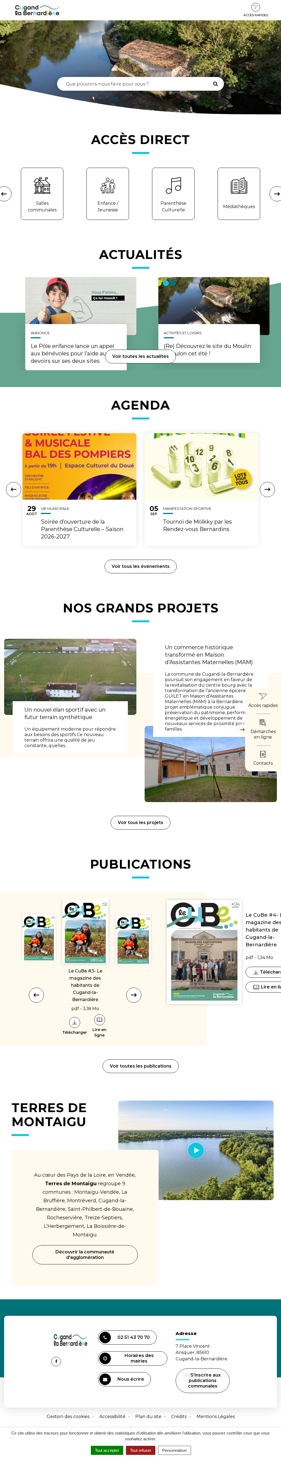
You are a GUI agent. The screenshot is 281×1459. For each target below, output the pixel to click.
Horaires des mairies (139, 1358)
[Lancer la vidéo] (196, 1150)
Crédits (179, 1416)
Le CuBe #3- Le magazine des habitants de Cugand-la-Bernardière (85, 985)
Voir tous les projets (140, 822)
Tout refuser (140, 1450)
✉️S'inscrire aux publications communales (203, 1380)
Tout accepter (107, 1450)
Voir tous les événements (141, 566)
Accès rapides (255, 15)
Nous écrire (131, 1381)
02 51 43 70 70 (133, 1337)
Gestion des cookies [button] (68, 1416)
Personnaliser (174, 1450)
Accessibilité (112, 1416)
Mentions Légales (215, 1416)
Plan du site (148, 1416)
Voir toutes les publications (141, 1066)
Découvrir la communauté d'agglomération (84, 1254)
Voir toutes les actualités (140, 356)
